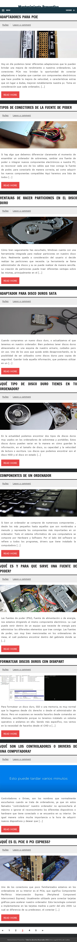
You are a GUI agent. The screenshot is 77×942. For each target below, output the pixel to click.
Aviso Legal (53, 940)
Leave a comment (22, 24)
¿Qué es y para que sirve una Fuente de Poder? (38, 569)
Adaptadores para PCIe (19, 16)
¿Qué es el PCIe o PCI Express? (25, 841)
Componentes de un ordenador (25, 475)
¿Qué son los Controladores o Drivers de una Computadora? (38, 749)
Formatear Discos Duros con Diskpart (32, 661)
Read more (10, 94)
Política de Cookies (64, 940)
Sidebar (69, 10)
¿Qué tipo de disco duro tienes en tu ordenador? (38, 386)
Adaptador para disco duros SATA (28, 293)
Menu (8, 10)
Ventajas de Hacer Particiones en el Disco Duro (38, 200)
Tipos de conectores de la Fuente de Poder (36, 107)
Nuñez (5, 24)
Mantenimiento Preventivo (38, 7)
